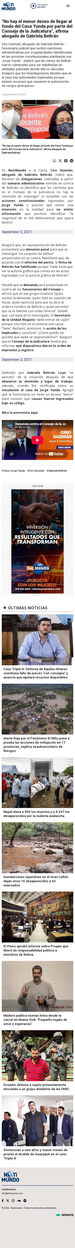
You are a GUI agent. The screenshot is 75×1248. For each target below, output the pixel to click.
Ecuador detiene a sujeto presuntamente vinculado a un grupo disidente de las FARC (36, 1087)
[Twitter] (60, 161)
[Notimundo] (8, 6)
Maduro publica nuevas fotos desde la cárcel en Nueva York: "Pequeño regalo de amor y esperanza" (35, 1020)
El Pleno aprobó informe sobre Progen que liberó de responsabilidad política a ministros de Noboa (35, 950)
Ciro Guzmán (36, 470)
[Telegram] (71, 161)
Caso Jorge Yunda (14, 470)
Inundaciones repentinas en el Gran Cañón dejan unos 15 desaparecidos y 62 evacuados (35, 881)
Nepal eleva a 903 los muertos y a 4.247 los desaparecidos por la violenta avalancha (36, 814)
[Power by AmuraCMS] (64, 1215)
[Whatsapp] (54, 161)
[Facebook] (66, 161)
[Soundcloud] (19, 1200)
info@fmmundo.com (12, 1193)
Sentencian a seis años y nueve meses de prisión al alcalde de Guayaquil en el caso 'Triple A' (35, 1154)
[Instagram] (13, 1200)
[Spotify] (24, 1200)
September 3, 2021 (17, 232)
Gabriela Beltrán (57, 470)
